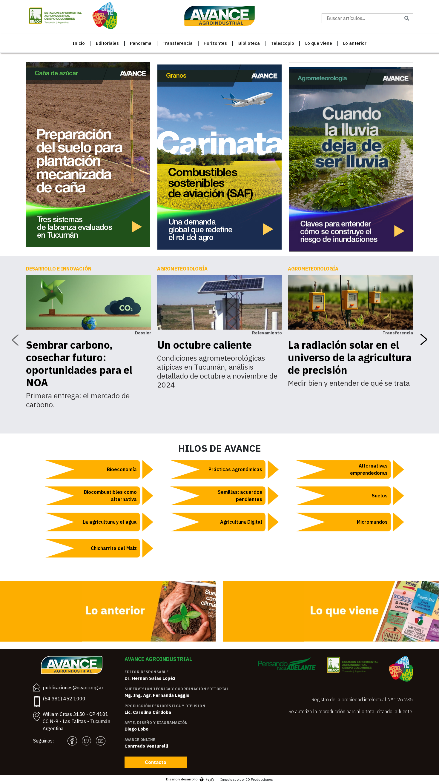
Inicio (79, 43)
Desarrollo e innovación (58, 269)
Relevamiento (267, 333)
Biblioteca (249, 43)
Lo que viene (318, 43)
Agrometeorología (182, 269)
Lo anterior (354, 43)
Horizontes (215, 43)
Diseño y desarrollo (182, 779)
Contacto (155, 762)
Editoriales (107, 43)
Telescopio (282, 43)
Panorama (140, 43)
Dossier (143, 333)
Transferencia (177, 43)
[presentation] (15, 340)
